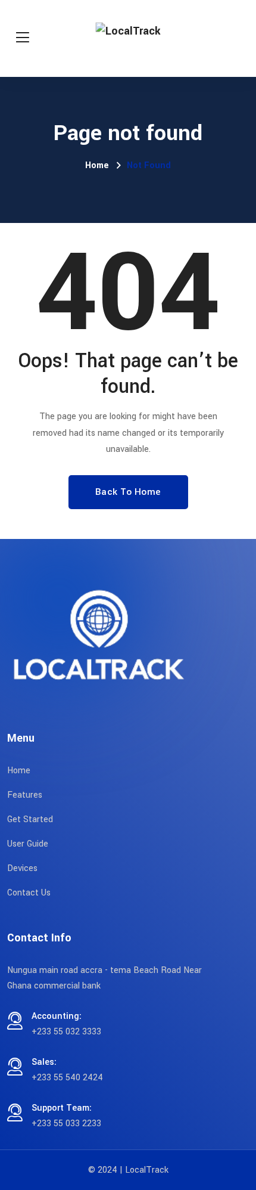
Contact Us (29, 893)
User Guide (27, 844)
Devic (18, 868)
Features (24, 795)
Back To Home (128, 491)
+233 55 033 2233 (66, 1123)
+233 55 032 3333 (66, 1031)
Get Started (30, 819)
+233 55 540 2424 (67, 1077)
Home (97, 165)
